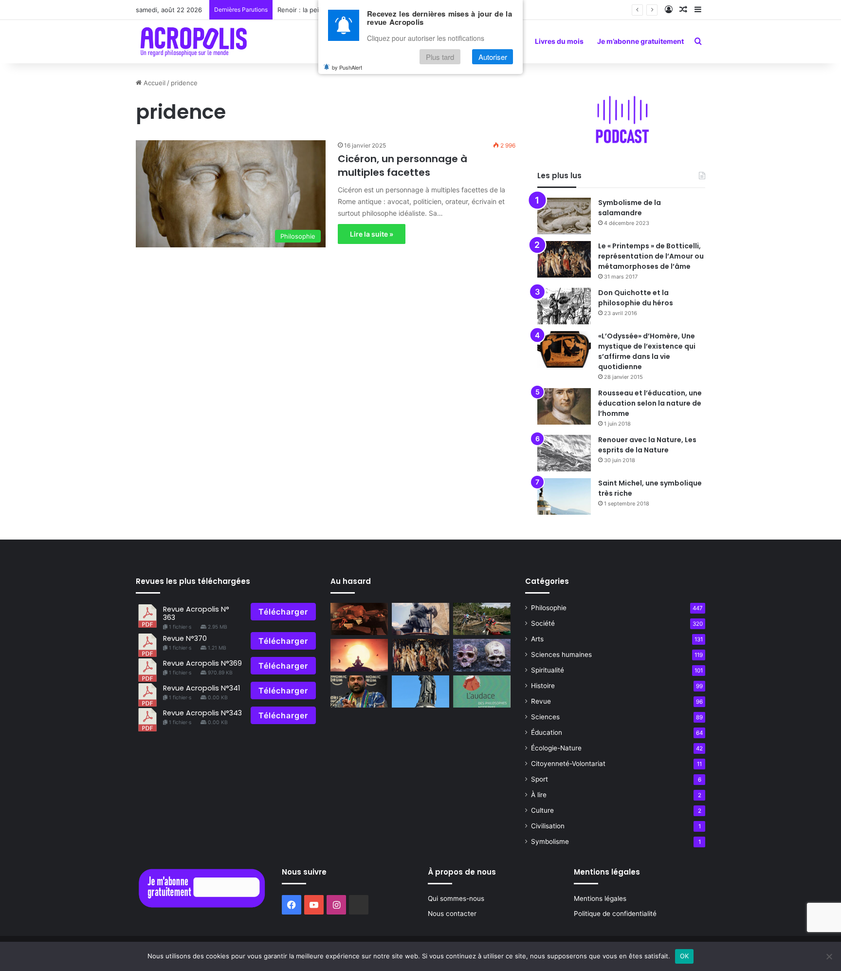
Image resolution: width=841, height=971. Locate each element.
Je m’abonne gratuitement (640, 41)
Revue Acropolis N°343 (202, 713)
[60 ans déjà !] (482, 619)
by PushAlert (347, 67)
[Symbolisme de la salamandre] (564, 216)
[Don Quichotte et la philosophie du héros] (564, 306)
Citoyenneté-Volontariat (568, 763)
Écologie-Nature (556, 748)
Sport (539, 779)
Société (543, 623)
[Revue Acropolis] (193, 41)
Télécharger (283, 611)
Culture (542, 810)
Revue (541, 701)
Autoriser (492, 57)
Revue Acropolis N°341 (201, 688)
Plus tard (440, 57)
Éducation (546, 732)
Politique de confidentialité (615, 913)
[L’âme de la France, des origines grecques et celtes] (420, 691)
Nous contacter (452, 913)
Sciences (545, 717)
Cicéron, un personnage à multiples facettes (402, 165)
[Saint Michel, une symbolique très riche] (564, 496)
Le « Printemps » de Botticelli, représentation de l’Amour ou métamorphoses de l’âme (651, 256)
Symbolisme (550, 841)
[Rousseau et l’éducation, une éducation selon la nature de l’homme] (564, 406)
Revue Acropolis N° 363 (196, 613)
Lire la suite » (371, 234)
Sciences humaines (561, 654)
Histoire (543, 686)
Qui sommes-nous (456, 898)
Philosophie (549, 608)
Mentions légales (600, 898)
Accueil (153, 83)
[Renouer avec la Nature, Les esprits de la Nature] (564, 453)
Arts (537, 639)
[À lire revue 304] (482, 691)
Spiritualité (547, 670)
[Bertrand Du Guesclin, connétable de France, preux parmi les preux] (420, 619)
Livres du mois (559, 41)
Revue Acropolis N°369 (202, 663)
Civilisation (548, 826)
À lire (539, 795)
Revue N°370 (185, 638)
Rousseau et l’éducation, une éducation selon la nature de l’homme (650, 403)
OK (684, 956)
